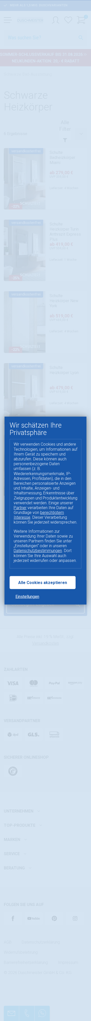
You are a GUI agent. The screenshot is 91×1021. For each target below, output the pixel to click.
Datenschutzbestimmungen (38, 550)
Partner (20, 507)
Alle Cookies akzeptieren (42, 582)
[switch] (11, 1013)
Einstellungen (27, 596)
